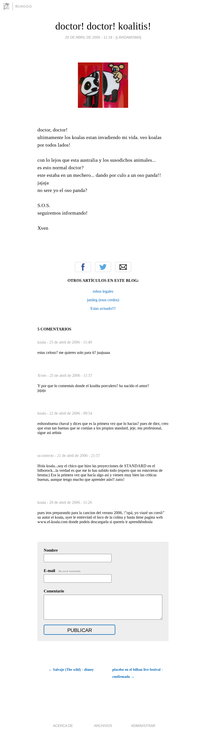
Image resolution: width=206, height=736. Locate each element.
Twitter (103, 267)
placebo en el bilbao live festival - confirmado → (137, 673)
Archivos (103, 726)
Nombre (51, 550)
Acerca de (63, 726)
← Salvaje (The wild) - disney (71, 670)
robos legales (103, 291)
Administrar (143, 726)
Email (123, 267)
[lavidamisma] (128, 37)
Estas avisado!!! (103, 308)
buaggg (23, 6)
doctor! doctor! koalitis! (103, 26)
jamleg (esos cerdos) (103, 300)
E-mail (62, 570)
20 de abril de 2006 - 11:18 (88, 37)
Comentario (54, 591)
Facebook (83, 267)
